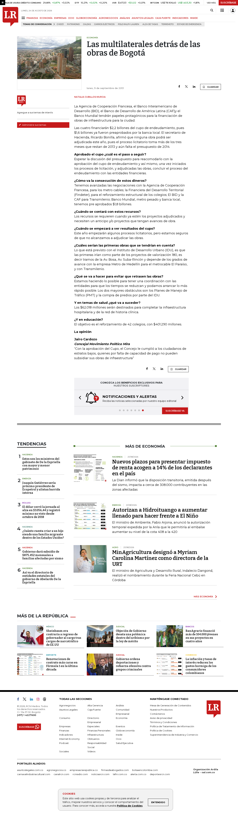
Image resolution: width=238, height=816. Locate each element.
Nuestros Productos (161, 709)
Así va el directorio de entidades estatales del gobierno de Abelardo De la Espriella (41, 577)
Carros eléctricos (104, 24)
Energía (26, 478)
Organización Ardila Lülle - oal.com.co (205, 771)
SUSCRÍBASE (228, 2)
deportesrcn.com (160, 774)
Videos (91, 751)
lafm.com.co (120, 774)
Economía (121, 718)
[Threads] (46, 699)
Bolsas (26, 503)
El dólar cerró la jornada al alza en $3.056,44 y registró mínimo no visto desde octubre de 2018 (41, 512)
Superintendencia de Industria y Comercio (174, 734)
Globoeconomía (125, 730)
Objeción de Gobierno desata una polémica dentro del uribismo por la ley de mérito (133, 636)
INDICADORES (180, 18)
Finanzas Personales (98, 730)
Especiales (93, 726)
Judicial (120, 626)
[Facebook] (179, 86)
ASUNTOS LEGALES (142, 18)
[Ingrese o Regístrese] (232, 10)
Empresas (64, 726)
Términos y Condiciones (163, 722)
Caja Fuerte (94, 709)
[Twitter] (186, 86)
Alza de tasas (150, 24)
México (50, 626)
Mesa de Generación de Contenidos (170, 705)
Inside (119, 734)
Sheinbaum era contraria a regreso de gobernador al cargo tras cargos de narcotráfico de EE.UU (63, 637)
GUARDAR (213, 87)
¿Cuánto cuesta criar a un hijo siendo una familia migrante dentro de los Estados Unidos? (43, 534)
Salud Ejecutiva (124, 743)
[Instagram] (39, 699)
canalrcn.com (61, 774)
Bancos (190, 626)
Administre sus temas (34, 124)
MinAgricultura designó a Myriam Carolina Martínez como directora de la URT (160, 558)
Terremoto (167, 24)
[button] (79, 398)
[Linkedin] (194, 86)
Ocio (118, 738)
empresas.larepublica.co (84, 770)
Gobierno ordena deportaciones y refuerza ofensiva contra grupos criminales (133, 664)
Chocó (60, 24)
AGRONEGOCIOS (108, 18)
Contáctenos (157, 713)
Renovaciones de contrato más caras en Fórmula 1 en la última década (62, 664)
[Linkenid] (33, 699)
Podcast (64, 743)
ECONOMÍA (46, 18)
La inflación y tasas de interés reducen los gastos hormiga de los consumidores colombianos (201, 666)
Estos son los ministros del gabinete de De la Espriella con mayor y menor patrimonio (41, 464)
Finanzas (64, 730)
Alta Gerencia (95, 705)
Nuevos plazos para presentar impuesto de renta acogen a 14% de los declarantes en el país (162, 468)
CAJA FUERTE (163, 18)
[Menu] (23, 17)
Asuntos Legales (68, 709)
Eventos (120, 726)
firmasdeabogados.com (115, 770)
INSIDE (194, 18)
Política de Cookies (130, 805)
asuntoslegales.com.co (30, 770)
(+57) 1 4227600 (26, 715)
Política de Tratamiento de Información (172, 726)
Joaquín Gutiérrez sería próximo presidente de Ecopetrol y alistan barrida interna (41, 488)
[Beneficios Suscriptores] (222, 10)
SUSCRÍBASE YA (175, 410)
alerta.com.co (138, 774)
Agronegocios (67, 705)
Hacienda (27, 454)
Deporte (51, 655)
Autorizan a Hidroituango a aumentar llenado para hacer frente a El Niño (159, 513)
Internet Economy (69, 738)
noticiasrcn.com (100, 774)
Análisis (120, 705)
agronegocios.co (56, 770)
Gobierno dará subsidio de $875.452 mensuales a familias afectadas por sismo (42, 555)
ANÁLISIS (125, 18)
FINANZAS (32, 18)
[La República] (10, 16)
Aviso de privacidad (161, 718)
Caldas (87, 24)
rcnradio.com (80, 774)
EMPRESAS (60, 18)
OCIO (71, 18)
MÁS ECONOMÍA (203, 596)
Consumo (64, 718)
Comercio (191, 655)
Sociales (64, 751)
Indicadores (66, 734)
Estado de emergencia (189, 24)
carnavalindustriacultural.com (33, 774)
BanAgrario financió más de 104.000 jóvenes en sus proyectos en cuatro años (202, 636)
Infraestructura (95, 734)
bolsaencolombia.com (145, 770)
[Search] (211, 10)
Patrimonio (73, 24)
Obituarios (93, 738)
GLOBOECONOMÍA (86, 18)
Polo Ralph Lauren (128, 24)
